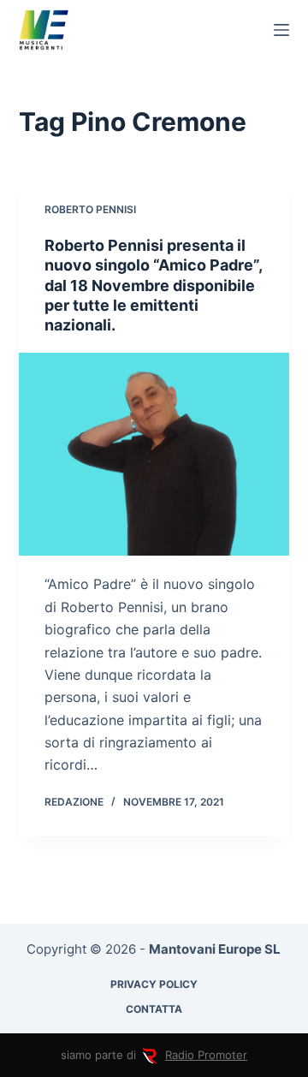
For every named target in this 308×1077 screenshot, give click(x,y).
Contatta (154, 1009)
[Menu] (281, 30)
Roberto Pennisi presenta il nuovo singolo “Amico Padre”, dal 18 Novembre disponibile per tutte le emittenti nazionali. (153, 285)
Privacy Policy (154, 984)
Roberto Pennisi (90, 209)
